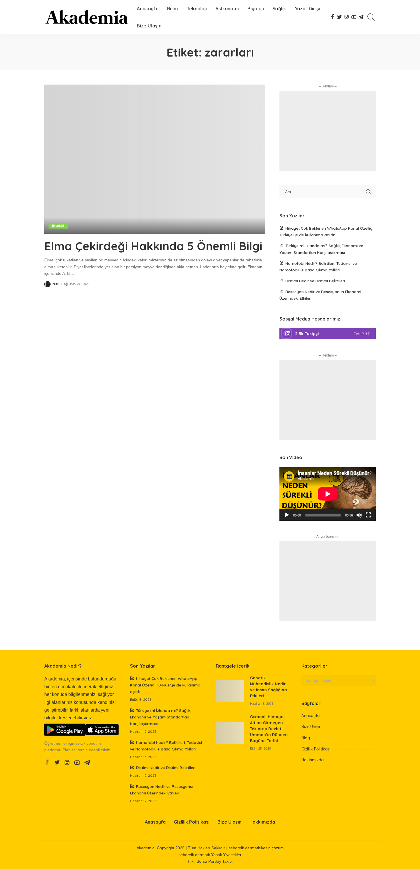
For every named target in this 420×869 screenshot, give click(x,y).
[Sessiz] (359, 515)
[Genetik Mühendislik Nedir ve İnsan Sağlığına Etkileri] (230, 691)
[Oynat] (287, 515)
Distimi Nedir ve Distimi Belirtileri (315, 280)
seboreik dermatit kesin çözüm (256, 848)
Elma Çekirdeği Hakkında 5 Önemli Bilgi (153, 246)
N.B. (56, 284)
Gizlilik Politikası (316, 749)
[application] (327, 494)
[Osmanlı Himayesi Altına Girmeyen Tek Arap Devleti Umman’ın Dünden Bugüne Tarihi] (230, 733)
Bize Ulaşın (311, 726)
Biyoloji (58, 225)
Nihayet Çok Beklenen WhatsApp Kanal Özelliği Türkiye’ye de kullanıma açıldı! (165, 685)
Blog (305, 737)
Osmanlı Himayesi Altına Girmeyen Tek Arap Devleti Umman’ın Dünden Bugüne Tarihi (269, 728)
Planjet (69, 750)
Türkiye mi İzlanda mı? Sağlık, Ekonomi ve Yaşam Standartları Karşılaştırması (160, 717)
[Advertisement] (327, 131)
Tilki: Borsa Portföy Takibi (210, 861)
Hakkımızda (312, 759)
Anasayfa (310, 715)
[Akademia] (86, 17)
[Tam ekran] (368, 515)
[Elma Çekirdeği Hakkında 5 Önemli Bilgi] (154, 159)
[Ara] (371, 17)
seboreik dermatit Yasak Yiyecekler (210, 855)
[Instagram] (327, 333)
